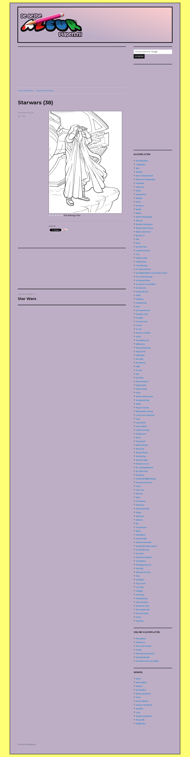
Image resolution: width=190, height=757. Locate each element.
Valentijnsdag (142, 598)
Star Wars (140, 554)
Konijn (138, 650)
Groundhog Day (142, 340)
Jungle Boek (141, 385)
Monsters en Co (142, 464)
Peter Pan (140, 490)
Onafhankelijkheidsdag (146, 479)
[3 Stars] (55, 215)
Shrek (138, 531)
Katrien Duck (141, 389)
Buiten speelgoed (143, 694)
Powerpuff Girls (142, 509)
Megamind (140, 441)
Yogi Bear (140, 621)
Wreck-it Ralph (142, 613)
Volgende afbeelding (45, 91)
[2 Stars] (53, 215)
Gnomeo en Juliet (143, 333)
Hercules (139, 359)
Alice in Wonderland (144, 176)
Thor (138, 576)
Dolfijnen (140, 299)
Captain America (143, 250)
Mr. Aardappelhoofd (144, 467)
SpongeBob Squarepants (146, 546)
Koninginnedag (142, 400)
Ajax (137, 168)
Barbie (138, 213)
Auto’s (138, 202)
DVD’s (138, 697)
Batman (139, 221)
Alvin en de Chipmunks (145, 179)
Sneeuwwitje (141, 539)
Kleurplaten (141, 639)
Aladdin (139, 172)
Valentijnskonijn (143, 657)
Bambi (138, 209)
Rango (138, 512)
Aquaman (140, 187)
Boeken (139, 686)
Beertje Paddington (144, 224)
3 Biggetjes (140, 164)
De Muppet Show (143, 280)
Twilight (139, 591)
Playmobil (140, 720)
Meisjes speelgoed (144, 716)
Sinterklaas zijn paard (145, 654)
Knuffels (139, 709)
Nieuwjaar (140, 475)
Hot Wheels (140, 363)
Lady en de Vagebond (145, 415)
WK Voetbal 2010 (143, 610)
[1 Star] (50, 215)
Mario (138, 438)
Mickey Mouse (142, 445)
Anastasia (140, 183)
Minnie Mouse (142, 453)
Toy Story (140, 587)
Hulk (138, 366)
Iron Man (140, 378)
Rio (137, 524)
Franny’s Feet (141, 322)
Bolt (137, 239)
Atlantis (139, 198)
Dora (138, 307)
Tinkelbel (140, 580)
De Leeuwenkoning (144, 277)
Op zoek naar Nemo (144, 482)
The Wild (139, 568)
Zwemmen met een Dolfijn (147, 661)
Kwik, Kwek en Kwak (144, 411)
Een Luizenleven (143, 310)
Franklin (139, 318)
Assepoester (141, 194)
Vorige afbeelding (25, 91)
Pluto (138, 497)
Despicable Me (142, 292)
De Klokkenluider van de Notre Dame (151, 273)
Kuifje (138, 404)
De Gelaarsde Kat (143, 269)
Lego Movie (141, 423)
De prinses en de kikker (146, 284)
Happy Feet (141, 352)
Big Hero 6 (140, 236)
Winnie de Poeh (142, 606)
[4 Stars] (58, 215)
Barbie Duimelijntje (144, 217)
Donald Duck (141, 303)
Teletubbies (141, 561)
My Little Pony (142, 471)
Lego (138, 419)
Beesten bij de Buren (144, 228)
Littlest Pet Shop (143, 430)
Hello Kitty (140, 355)
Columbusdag (142, 265)
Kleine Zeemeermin (144, 396)
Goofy (138, 337)
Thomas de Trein (143, 572)
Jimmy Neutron (142, 381)
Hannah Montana (143, 348)
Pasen (138, 486)
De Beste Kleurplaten (27, 744)
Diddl (138, 295)
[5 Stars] (61, 215)
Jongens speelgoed (144, 705)
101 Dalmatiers (142, 161)
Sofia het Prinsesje (143, 542)
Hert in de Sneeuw (143, 646)
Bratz (138, 243)
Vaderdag (140, 595)
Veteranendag (142, 602)
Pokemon (140, 505)
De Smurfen (141, 288)
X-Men (138, 617)
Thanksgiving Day (143, 565)
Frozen (139, 325)
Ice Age (139, 370)
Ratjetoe (139, 520)
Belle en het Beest (143, 232)
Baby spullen (141, 682)
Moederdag (141, 456)
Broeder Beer (141, 247)
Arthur (138, 191)
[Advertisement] (72, 67)
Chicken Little (141, 258)
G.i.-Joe (139, 329)
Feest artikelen (142, 701)
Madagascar (141, 434)
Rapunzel (140, 516)
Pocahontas (141, 501)
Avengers (140, 206)
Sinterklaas (140, 535)
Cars (138, 254)
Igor (137, 374)
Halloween (140, 344)
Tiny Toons (141, 583)
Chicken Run (141, 262)
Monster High (141, 460)
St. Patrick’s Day (142, 550)
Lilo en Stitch (141, 426)
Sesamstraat (141, 527)
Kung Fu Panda (142, 408)
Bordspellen (141, 690)
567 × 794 (21, 116)
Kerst (138, 393)
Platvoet (139, 494)
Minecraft (140, 449)
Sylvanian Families (144, 557)
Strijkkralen (141, 724)
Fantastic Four (142, 314)
